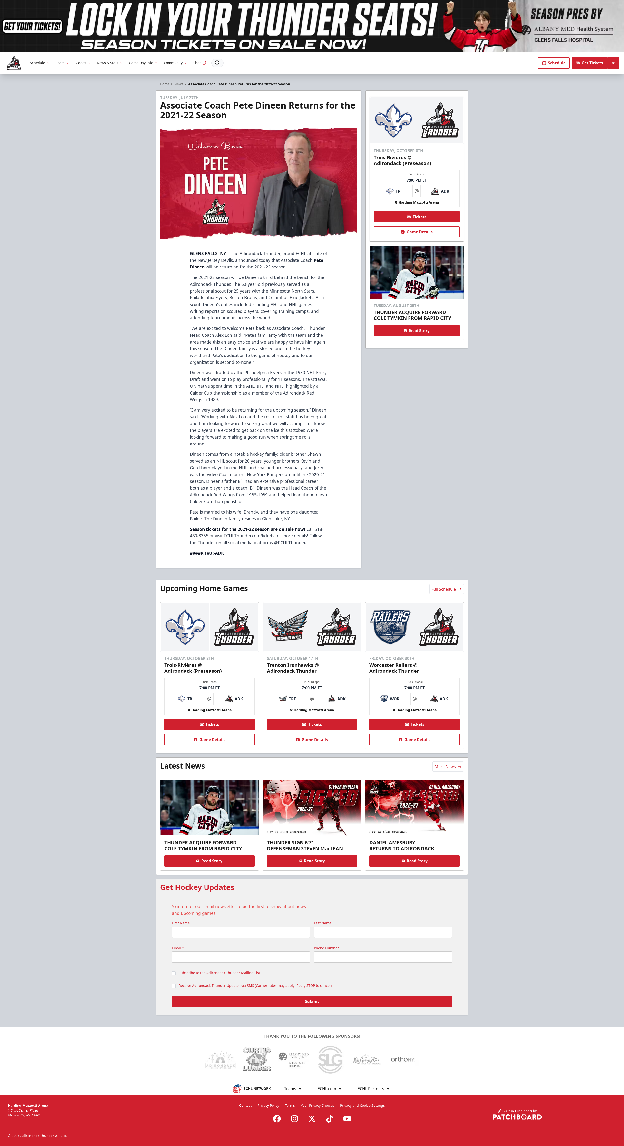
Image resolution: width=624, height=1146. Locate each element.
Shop (197, 62)
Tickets (419, 216)
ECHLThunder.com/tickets (249, 536)
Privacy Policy (268, 1105)
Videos (80, 62)
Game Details (420, 232)
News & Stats (107, 62)
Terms (290, 1105)
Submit (312, 1001)
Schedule (37, 62)
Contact (245, 1105)
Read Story (419, 330)
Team (60, 62)
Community (173, 62)
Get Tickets (592, 63)
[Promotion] (312, 26)
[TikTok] (329, 1119)
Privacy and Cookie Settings (362, 1105)
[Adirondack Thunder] (14, 63)
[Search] (217, 63)
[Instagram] (294, 1119)
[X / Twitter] (312, 1119)
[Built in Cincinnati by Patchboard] (517, 1114)
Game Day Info (141, 62)
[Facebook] (277, 1119)
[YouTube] (347, 1119)
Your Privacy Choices (317, 1105)
